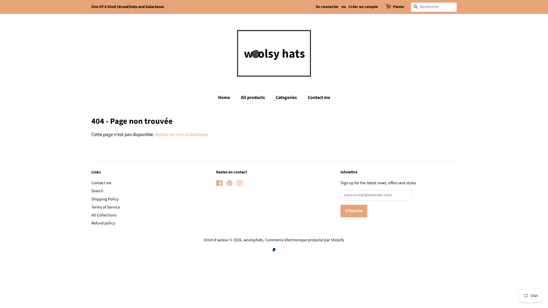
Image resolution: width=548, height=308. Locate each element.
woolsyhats (253, 240)
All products (253, 97)
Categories (286, 97)
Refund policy (103, 223)
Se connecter (327, 7)
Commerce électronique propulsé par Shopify (304, 240)
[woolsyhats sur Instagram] (239, 184)
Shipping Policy (105, 199)
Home (224, 97)
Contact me (319, 97)
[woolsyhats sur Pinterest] (229, 184)
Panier (398, 7)
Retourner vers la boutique (181, 134)
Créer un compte (363, 7)
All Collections (103, 215)
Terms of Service (105, 207)
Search (97, 191)
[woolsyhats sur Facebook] (219, 184)
